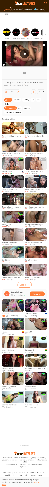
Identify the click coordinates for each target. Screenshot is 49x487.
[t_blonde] (13, 308)
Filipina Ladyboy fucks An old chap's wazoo (11, 278)
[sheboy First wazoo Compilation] (36, 236)
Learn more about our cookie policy (34, 461)
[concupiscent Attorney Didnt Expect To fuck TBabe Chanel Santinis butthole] (36, 219)
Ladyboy (27, 108)
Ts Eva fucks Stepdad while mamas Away (34, 136)
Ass (19, 108)
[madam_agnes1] (13, 363)
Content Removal (37, 472)
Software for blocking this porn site (19, 464)
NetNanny (38, 464)
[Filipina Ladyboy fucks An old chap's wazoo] (13, 272)
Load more (24, 285)
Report (41, 92)
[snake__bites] (13, 219)
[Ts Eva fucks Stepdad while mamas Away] (36, 130)
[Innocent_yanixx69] (13, 381)
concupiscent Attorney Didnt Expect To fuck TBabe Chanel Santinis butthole (34, 225)
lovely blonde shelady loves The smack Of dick (34, 189)
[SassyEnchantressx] (13, 399)
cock (38, 100)
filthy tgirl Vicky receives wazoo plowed (11, 136)
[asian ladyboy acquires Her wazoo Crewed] (36, 148)
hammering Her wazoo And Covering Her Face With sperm (34, 278)
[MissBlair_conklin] (36, 399)
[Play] (24, 53)
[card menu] (23, 137)
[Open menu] (3, 3)
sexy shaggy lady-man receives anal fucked (34, 207)
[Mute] (5, 45)
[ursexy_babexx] (13, 344)
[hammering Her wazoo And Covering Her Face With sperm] (36, 272)
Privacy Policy (23, 475)
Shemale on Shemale (13, 112)
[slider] (24, 64)
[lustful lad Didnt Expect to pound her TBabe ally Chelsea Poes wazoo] (13, 183)
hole (7, 104)
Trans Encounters (31, 260)
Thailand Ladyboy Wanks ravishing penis (11, 207)
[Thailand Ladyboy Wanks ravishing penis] (13, 201)
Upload (33, 475)
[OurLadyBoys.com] (24, 3)
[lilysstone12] (36, 344)
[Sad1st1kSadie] (13, 165)
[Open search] (45, 3)
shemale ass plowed (9, 242)
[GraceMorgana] (36, 308)
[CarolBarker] (13, 254)
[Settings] (44, 45)
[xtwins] (13, 326)
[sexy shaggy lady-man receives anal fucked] (36, 201)
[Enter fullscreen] (44, 62)
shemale (17, 100)
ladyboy (26, 100)
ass (32, 100)
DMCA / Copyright (10, 472)
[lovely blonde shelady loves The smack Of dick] (36, 183)
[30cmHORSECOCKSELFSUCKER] (36, 363)
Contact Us (23, 472)
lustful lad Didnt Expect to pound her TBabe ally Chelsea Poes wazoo (11, 189)
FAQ (40, 475)
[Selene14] (36, 326)
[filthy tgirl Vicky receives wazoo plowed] (13, 130)
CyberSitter (24, 466)
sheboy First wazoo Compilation (34, 242)
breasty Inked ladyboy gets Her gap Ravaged (34, 171)
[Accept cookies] (44, 482)
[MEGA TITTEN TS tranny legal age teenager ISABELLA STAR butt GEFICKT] (13, 148)
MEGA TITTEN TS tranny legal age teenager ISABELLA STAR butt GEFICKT (11, 154)
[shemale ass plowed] (13, 236)
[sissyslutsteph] (36, 381)
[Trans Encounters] (36, 254)
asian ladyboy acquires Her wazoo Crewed (34, 154)
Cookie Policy (10, 475)
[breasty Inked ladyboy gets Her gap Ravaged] (36, 165)
